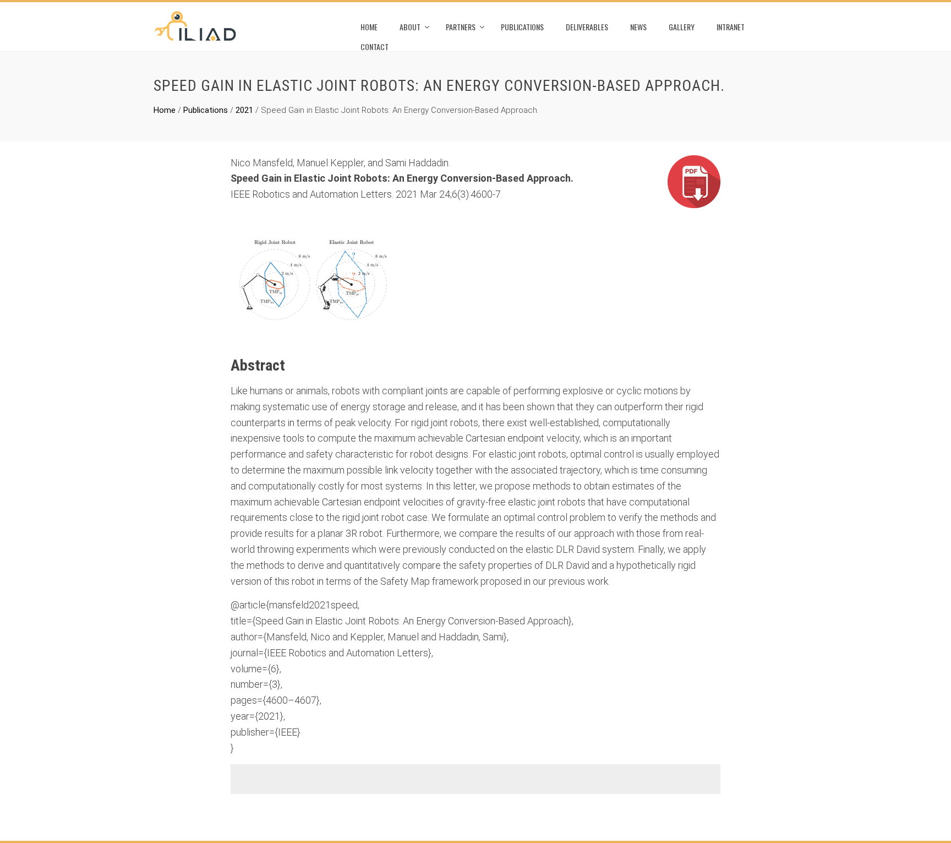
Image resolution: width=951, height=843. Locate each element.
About (410, 26)
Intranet (731, 26)
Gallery (682, 26)
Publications (522, 26)
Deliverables (587, 26)
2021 (244, 110)
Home (369, 26)
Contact (374, 46)
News (638, 26)
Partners (461, 26)
